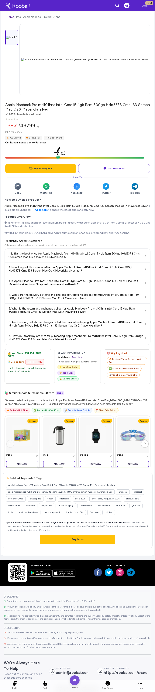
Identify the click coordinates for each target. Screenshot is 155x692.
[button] (145, 444)
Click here (41, 209)
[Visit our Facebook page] (98, 572)
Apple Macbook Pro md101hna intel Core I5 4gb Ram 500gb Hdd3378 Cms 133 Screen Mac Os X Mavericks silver (76, 205)
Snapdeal (77, 357)
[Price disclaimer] (38, 127)
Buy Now (22, 464)
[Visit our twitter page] (109, 572)
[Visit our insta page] (120, 572)
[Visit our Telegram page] (131, 572)
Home (10, 17)
